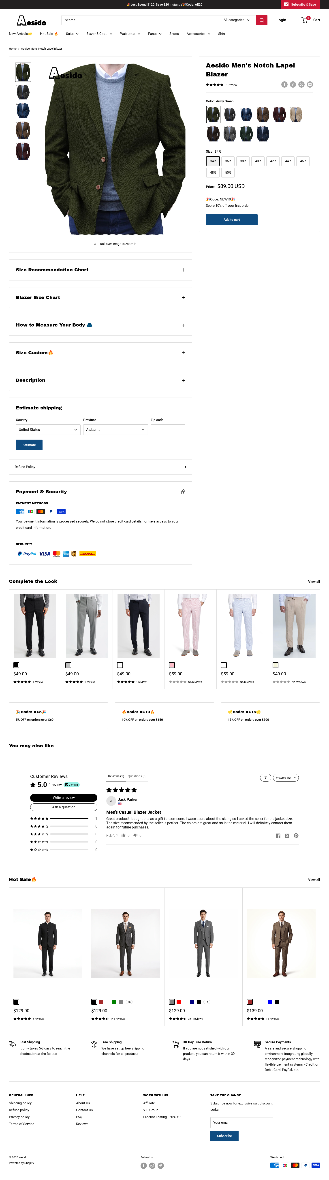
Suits (70, 34)
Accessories (196, 34)
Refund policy (19, 1110)
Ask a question (63, 807)
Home (13, 48)
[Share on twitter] (287, 836)
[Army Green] (213, 114)
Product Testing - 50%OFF (162, 1117)
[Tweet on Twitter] (301, 84)
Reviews (82, 1124)
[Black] (230, 114)
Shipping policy (20, 1103)
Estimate (29, 445)
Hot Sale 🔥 (49, 34)
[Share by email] (310, 84)
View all (314, 582)
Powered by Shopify (21, 1163)
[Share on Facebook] (284, 84)
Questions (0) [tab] (137, 776)
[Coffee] (213, 134)
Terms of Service (21, 1124)
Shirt (221, 34)
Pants (152, 34)
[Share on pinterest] (296, 836)
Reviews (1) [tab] (116, 776)
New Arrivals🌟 (20, 34)
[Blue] (246, 114)
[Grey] (230, 134)
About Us (83, 1103)
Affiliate (149, 1103)
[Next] (320, 639)
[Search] (261, 20)
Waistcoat (127, 34)
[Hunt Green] (246, 134)
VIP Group (150, 1110)
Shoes (174, 34)
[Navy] (263, 134)
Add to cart (232, 220)
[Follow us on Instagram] (152, 1166)
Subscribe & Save (303, 4)
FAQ (79, 1117)
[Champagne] (296, 114)
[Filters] (265, 778)
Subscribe (224, 1136)
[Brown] (263, 114)
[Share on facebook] (278, 836)
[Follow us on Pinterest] (161, 1166)
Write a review (64, 798)
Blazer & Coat (96, 34)
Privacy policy (19, 1117)
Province (89, 420)
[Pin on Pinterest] (293, 84)
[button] (63, 818)
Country (21, 420)
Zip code (157, 420)
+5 (129, 1002)
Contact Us (84, 1110)
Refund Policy (25, 467)
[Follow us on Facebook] (144, 1166)
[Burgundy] (279, 114)
